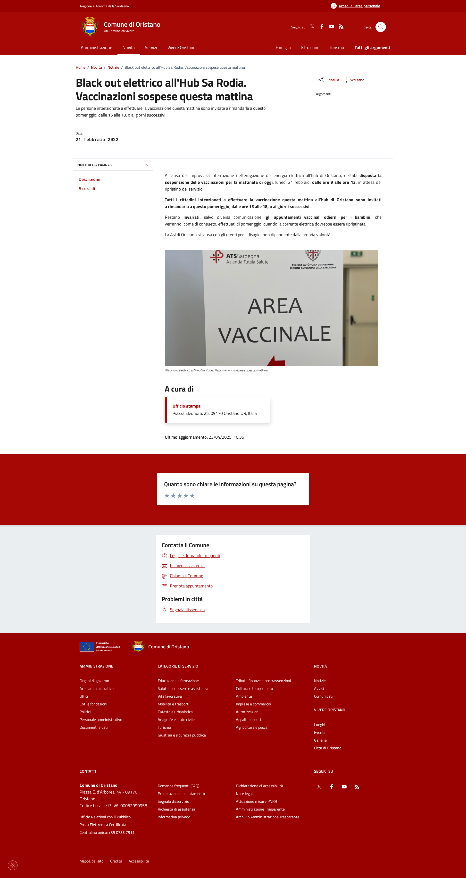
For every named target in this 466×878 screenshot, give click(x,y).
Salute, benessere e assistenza (183, 688)
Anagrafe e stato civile (176, 719)
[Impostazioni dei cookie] (12, 865)
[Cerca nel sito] (380, 27)
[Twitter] (310, 27)
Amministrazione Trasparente (260, 809)
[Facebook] (320, 27)
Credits (116, 861)
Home (80, 67)
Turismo (337, 47)
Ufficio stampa (186, 406)
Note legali (245, 793)
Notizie (113, 67)
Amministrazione (96, 666)
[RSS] (339, 27)
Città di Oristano (327, 748)
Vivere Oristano (329, 710)
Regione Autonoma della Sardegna (104, 5)
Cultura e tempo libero (254, 688)
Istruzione (310, 47)
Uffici (84, 696)
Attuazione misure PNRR (256, 801)
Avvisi (319, 688)
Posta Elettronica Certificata (103, 825)
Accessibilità (139, 861)
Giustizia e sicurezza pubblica (182, 735)
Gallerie (320, 740)
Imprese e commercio (253, 704)
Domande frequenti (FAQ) (178, 786)
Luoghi (319, 724)
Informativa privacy (174, 817)
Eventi (319, 732)
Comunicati (323, 696)
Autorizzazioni (247, 712)
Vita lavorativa (170, 696)
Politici (85, 712)
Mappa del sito (91, 861)
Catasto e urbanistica (175, 712)
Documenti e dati (94, 727)
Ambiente (244, 696)
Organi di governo (94, 681)
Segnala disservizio (173, 801)
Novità (96, 67)
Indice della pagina (93, 164)
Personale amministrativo (101, 719)
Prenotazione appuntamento (181, 793)
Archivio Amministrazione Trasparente (267, 817)
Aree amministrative (97, 688)
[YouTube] (329, 27)
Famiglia (283, 47)
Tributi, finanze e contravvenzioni (263, 681)
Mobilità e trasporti (173, 704)
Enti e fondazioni (93, 704)
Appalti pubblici (248, 719)
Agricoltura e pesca (251, 727)
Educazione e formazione (178, 681)
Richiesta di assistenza (176, 809)
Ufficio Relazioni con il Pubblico (105, 817)
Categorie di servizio (178, 666)
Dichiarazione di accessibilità (259, 786)
